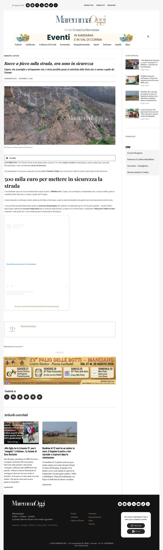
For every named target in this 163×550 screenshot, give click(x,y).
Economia (65, 44)
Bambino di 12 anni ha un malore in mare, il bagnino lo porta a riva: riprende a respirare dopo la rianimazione (58, 452)
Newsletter (88, 5)
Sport (96, 44)
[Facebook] (28, 5)
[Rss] (42, 5)
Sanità (118, 44)
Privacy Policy (42, 525)
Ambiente (30, 44)
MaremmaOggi (28, 326)
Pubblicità (100, 5)
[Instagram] (37, 5)
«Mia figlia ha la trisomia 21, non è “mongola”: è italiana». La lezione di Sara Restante (20, 451)
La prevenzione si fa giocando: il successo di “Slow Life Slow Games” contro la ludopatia (149, 112)
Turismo (107, 44)
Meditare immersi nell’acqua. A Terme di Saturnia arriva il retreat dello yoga (150, 79)
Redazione (112, 5)
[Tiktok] (51, 5)
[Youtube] (46, 5)
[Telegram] (32, 5)
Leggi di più (8, 487)
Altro (127, 44)
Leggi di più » (145, 69)
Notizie (18, 44)
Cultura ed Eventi (47, 44)
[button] (6, 397)
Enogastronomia (82, 44)
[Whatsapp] (56, 5)
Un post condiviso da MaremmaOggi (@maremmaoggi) (37, 306)
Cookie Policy (53, 525)
